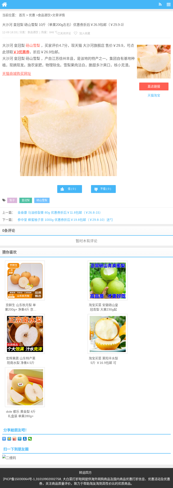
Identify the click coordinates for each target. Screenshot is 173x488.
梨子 (12, 200)
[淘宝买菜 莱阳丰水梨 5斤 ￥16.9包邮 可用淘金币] (107, 334)
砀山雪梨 (33, 45)
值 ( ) (72, 188)
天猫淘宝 (154, 95)
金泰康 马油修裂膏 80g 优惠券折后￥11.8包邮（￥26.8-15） (60, 212)
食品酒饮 (44, 15)
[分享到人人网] (25, 439)
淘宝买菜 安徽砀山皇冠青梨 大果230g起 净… (103, 307)
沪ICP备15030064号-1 (19, 479)
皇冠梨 (26, 200)
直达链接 (154, 86)
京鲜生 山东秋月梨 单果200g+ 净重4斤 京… (20, 307)
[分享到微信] (30, 439)
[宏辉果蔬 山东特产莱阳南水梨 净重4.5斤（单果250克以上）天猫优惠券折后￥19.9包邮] (25, 334)
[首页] (4, 4)
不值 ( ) (105, 188)
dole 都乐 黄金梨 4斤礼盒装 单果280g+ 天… (21, 414)
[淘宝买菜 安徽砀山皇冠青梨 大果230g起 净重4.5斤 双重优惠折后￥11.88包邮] (107, 281)
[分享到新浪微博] (14, 439)
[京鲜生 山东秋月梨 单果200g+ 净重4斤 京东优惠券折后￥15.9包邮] (25, 281)
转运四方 (85, 472)
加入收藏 (84, 33)
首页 (22, 15)
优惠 (32, 15)
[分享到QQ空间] (9, 439)
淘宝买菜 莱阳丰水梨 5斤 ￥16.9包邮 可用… (103, 360)
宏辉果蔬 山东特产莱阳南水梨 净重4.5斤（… (20, 360)
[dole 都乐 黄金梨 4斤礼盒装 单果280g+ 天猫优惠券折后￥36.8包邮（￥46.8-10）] (25, 387)
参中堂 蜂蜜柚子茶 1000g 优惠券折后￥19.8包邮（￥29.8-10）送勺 (65, 220)
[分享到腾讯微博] (20, 439)
